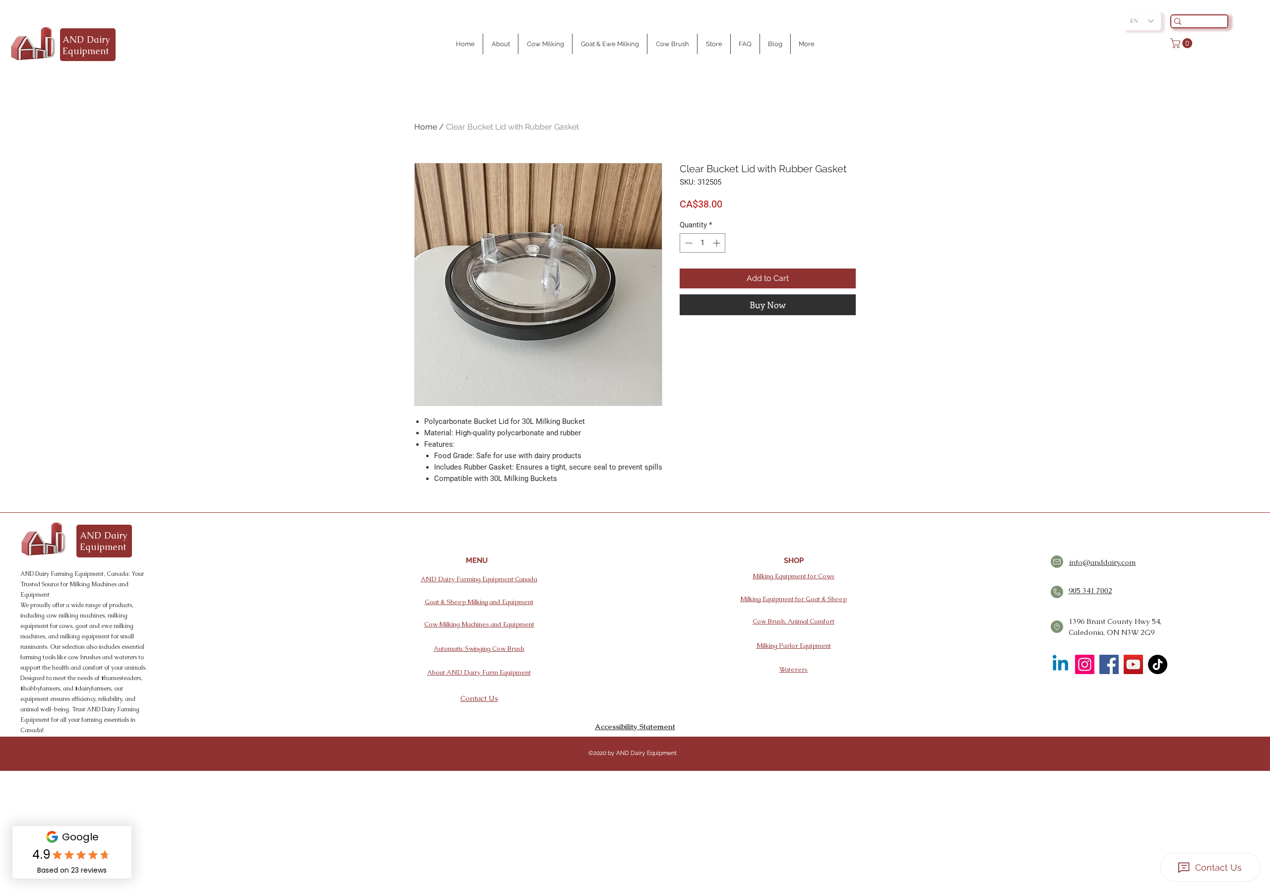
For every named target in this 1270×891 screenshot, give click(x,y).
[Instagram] (1084, 664)
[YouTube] (1133, 664)
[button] (1182, 43)
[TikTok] (1157, 664)
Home (425, 127)
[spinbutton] (703, 243)
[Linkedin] (1060, 664)
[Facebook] (1109, 664)
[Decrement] (688, 243)
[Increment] (717, 243)
